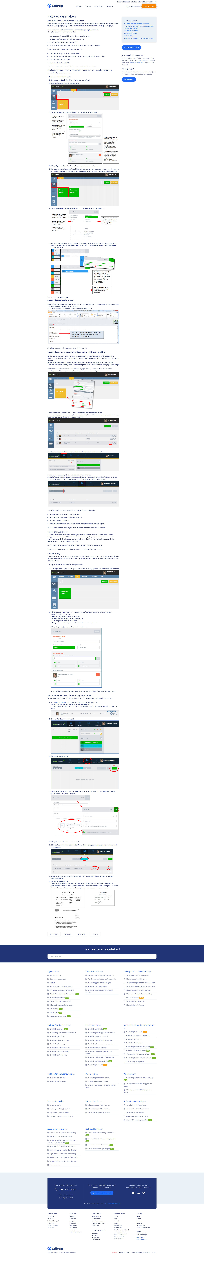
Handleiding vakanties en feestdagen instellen (99, 991)
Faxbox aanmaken (55, 1105)
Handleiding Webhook (59, 998)
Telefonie (79, 6)
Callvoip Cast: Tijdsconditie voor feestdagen (140, 986)
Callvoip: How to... (94, 1129)
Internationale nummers (98, 1223)
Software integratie (52, 1225)
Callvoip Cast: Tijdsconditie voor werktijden (140, 983)
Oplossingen (99, 6)
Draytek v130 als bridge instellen (136, 1116)
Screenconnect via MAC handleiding (61, 990)
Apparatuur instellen (57, 1129)
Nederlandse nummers (98, 1221)
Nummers (72, 1216)
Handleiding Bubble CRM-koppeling (139, 1047)
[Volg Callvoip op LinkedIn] (138, 1193)
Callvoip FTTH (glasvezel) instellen (98, 1112)
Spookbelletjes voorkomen (134, 1112)
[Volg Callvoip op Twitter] (143, 1193)
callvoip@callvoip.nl (136, 62)
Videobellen (130, 1074)
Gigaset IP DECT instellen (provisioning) (62, 1154)
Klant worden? (149, 6)
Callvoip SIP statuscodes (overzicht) (61, 1005)
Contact (52, 983)
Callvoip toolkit (96, 1237)
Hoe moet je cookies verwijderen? (60, 986)
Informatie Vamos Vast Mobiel (97, 1081)
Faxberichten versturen (131, 33)
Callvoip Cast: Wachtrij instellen (136, 979)
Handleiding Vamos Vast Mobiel (98, 1078)
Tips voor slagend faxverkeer (59, 1112)
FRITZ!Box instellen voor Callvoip (60, 1136)
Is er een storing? (55, 975)
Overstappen (73, 1225)
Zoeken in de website (104, 1193)
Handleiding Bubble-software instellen (140, 1058)
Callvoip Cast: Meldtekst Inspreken (137, 975)
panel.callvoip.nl (61, 702)
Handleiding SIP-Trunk (97, 1065)
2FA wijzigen (55, 1012)
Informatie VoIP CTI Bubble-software (139, 1054)
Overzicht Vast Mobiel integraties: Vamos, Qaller (101, 1086)
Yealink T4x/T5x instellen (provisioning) (62, 1161)
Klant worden (128, 79)
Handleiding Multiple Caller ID (99, 1061)
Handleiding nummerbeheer (97, 986)
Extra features (93, 1025)
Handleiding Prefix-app (57, 1044)
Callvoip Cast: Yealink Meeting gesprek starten (138, 1085)
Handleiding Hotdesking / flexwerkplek (100, 1057)
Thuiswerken (73, 1227)
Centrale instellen (94, 971)
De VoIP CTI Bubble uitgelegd (137, 1050)
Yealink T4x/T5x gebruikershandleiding (62, 1133)
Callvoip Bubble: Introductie (135, 1001)
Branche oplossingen (75, 1232)
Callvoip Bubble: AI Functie (134, 1005)
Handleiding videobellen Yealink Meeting (138, 1079)
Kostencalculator (96, 1216)
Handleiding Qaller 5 (58, 1029)
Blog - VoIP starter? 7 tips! (121, 1234)
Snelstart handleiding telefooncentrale (100, 975)
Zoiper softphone (55, 1165)
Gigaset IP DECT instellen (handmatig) (62, 1146)
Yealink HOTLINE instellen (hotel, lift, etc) (100, 1140)
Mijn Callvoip (126, 1)
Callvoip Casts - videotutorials (137, 971)
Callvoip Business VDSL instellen (98, 1109)
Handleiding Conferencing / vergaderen (100, 1044)
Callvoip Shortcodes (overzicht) (59, 1001)
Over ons (110, 6)
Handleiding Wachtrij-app (58, 1055)
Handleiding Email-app (57, 1036)
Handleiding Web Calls (97, 1029)
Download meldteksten (57, 1078)
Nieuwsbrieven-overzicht (57, 979)
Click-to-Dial (50, 1223)
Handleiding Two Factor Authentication (62, 1033)
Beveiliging (73, 1223)
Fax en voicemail (55, 1101)
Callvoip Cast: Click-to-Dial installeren (138, 990)
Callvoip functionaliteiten (59, 1025)
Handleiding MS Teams (133, 1039)
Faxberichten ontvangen (131, 31)
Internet (88, 6)
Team (138, 1216)
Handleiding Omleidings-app (59, 1040)
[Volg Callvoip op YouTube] (133, 1193)
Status (119, 1)
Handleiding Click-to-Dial (136, 1032)
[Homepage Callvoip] (55, 6)
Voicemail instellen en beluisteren (61, 1116)
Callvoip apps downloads (59, 1016)
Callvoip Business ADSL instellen (98, 1105)
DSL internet (95, 1225)
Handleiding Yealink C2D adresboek (137, 1035)
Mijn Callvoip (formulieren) (121, 1230)
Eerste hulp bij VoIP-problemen (136, 1105)
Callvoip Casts (118, 1227)
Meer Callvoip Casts (134, 998)
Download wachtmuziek (57, 1081)
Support (145, 1)
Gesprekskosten (96, 1218)
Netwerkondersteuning (135, 1101)
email (96, 934)
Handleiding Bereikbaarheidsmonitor (100, 1040)
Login (150, 1)
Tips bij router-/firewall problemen (137, 1109)
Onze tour (94, 1233)
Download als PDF (132, 47)
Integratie (72, 1221)
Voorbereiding (128, 36)
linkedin (82, 934)
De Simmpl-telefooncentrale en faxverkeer (136, 24)
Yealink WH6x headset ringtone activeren (100, 1134)
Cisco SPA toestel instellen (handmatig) (62, 1150)
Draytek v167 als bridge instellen (138, 1120)
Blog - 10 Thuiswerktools (120, 1232)
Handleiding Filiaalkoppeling (97, 1048)
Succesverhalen (141, 1225)
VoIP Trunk (50, 1218)
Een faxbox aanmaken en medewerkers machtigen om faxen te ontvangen (139, 27)
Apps (139, 1)
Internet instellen (94, 1101)
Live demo (95, 1235)
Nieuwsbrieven (118, 1225)
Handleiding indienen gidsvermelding (64, 994)
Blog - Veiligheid (118, 1238)
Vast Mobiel (92, 1074)
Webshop (134, 1)
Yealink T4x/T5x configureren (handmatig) (63, 1157)
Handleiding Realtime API (134, 1043)
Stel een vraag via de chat (111, 1203)
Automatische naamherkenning (100, 1145)
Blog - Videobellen (119, 1236)
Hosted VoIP (50, 1216)
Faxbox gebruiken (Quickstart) (59, 1109)
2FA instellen (55, 1009)
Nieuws (116, 1223)
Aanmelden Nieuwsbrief (143, 1227)
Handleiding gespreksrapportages (99, 983)
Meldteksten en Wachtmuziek (61, 1074)
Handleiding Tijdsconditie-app (59, 1048)
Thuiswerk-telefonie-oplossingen (100, 1149)
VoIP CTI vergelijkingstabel (134, 1061)
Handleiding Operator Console (97, 1036)
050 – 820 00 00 (143, 60)
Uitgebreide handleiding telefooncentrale (101, 979)
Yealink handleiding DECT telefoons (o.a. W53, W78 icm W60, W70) (62, 1141)
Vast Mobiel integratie (53, 1221)
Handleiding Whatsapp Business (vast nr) (101, 1033)
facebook (55, 934)
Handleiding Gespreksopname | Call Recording (99, 1052)
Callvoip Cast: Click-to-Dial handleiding (138, 994)
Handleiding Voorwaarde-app (59, 1051)
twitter (69, 934)
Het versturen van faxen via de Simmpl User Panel (139, 38)
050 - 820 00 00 (141, 1237)
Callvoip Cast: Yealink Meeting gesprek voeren (138, 1091)
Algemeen (53, 971)
